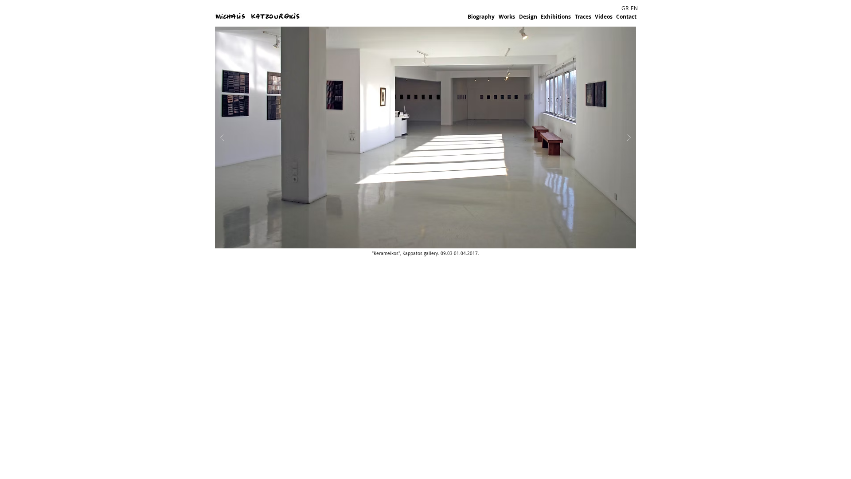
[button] (425, 137)
